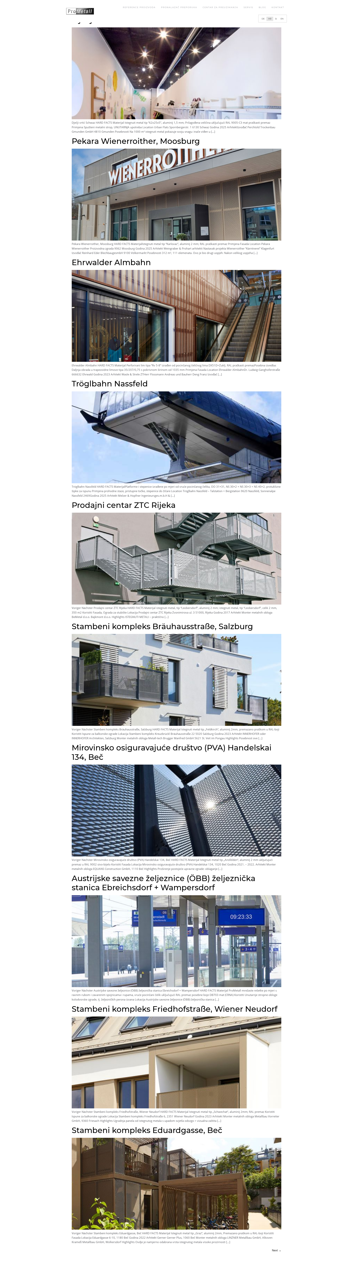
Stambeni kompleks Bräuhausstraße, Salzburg (162, 626)
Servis (248, 7)
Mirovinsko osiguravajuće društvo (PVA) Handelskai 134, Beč (172, 752)
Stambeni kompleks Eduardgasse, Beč (147, 1130)
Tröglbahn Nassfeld (110, 383)
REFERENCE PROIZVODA (139, 7)
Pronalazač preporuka (179, 7)
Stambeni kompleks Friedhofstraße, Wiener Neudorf (174, 1009)
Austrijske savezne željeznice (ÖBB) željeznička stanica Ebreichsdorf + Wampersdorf (163, 883)
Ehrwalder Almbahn (111, 262)
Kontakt (278, 7)
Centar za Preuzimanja (220, 7)
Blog (262, 7)
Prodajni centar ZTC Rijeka (124, 505)
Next (276, 1250)
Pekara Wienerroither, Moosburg (136, 141)
